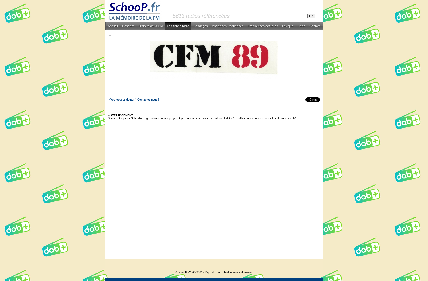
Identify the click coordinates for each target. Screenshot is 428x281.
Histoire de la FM (151, 26)
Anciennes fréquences (227, 26)
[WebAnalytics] (314, 265)
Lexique (287, 26)
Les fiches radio (178, 26)
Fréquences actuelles (263, 26)
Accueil (113, 26)
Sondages (200, 26)
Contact (314, 26)
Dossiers (128, 26)
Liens (301, 26)
